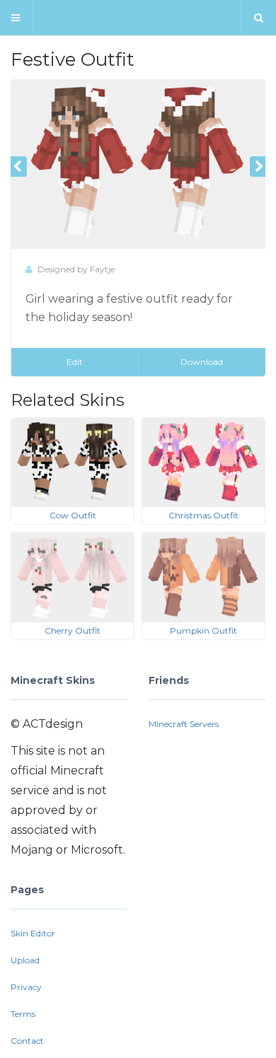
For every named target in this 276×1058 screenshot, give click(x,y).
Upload (25, 960)
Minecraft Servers (184, 724)
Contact (27, 1040)
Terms (23, 1013)
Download (201, 361)
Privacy (26, 987)
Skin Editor (33, 933)
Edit (75, 361)
